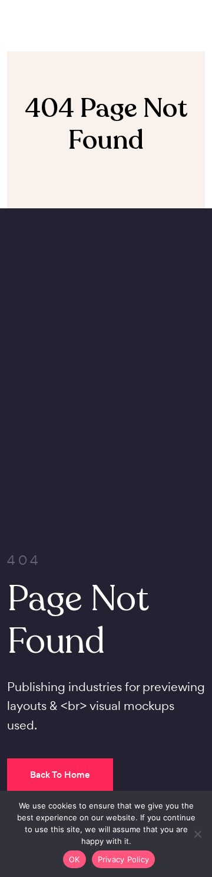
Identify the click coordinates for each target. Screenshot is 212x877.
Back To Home (60, 774)
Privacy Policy (124, 859)
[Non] (197, 834)
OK (74, 859)
